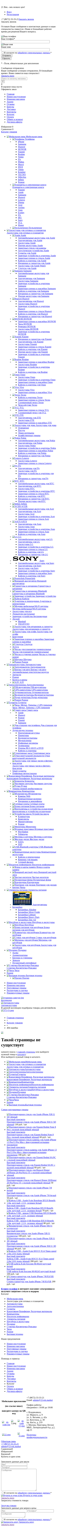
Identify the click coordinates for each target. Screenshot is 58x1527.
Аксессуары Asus (26, 526)
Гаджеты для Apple (27, 253)
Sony (20, 220)
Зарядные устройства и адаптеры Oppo (36, 380)
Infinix (21, 179)
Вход (9, 12)
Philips (21, 162)
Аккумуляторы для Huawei (31, 301)
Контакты (11, 112)
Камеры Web (24, 796)
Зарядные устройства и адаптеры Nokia (37, 448)
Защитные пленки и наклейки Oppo (35, 382)
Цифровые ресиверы (28, 743)
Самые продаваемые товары (14, 1109)
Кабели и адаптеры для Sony (31, 576)
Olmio (21, 169)
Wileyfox (22, 177)
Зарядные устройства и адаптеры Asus (36, 529)
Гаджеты (21, 1074)
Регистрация (13, 14)
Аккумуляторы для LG (29, 542)
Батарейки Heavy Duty (29, 917)
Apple (21, 192)
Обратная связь (8, 1441)
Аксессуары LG (25, 544)
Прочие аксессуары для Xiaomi (33, 352)
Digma (21, 202)
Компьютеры (28, 1082)
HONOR (22, 149)
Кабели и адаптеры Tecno (30, 397)
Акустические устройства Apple (33, 250)
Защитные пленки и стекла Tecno (34, 400)
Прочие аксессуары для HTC (32, 501)
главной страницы (26, 1052)
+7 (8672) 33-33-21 (10, 1444)
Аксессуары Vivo (26, 390)
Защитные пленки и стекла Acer (33, 519)
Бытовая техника (33, 1105)
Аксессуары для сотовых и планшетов (25, 1067)
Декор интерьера (26, 433)
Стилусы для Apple (27, 268)
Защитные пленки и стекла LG (33, 549)
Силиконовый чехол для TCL (32, 412)
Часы (16, 1100)
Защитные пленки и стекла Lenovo (35, 463)
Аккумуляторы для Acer (29, 511)
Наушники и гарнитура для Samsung (35, 293)
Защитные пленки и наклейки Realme (36, 362)
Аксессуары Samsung (28, 281)
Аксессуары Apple (27, 243)
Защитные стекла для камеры (32, 248)
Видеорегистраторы (27, 738)
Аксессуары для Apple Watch (32, 266)
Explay (21, 212)
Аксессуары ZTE (26, 420)
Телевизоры (23, 745)
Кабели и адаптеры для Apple (32, 260)
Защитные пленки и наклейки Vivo (35, 392)
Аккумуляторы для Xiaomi (30, 342)
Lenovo (21, 200)
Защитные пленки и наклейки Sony (35, 573)
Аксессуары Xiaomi (27, 344)
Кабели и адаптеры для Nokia (32, 453)
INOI (20, 167)
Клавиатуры (24, 816)
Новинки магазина (16, 99)
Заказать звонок (26, 19)
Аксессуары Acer (26, 514)
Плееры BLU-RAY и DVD (31, 748)
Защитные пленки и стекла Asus (33, 531)
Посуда (21, 430)
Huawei (21, 146)
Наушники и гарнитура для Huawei (35, 316)
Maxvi (21, 164)
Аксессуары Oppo (26, 377)
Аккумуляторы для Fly (29, 468)
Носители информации (42, 1084)
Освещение (23, 428)
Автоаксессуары (9, 1005)
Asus (20, 210)
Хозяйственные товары (29, 435)
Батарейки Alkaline (27, 909)
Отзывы (10, 104)
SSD (20, 844)
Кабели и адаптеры (27, 750)
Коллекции (6, 1000)
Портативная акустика (29, 733)
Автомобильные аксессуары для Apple (36, 238)
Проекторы (23, 735)
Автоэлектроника (34, 1072)
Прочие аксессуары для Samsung (33, 296)
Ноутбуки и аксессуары (43, 1089)
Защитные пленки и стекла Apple (34, 258)
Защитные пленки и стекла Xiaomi (34, 347)
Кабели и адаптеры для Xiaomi (32, 349)
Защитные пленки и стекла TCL (33, 410)
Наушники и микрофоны (30, 801)
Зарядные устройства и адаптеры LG (35, 547)
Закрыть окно (7, 76)
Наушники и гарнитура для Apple (34, 263)
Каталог (10, 114)
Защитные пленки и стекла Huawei (35, 311)
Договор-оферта (14, 122)
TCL (20, 222)
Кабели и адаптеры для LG (31, 552)
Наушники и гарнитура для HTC (34, 499)
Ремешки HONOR (27, 326)
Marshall (22, 621)
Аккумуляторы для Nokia (30, 443)
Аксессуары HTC (26, 488)
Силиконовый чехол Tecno (31, 402)
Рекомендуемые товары (18, 993)
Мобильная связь (33, 1062)
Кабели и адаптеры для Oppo (32, 385)
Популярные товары (16, 988)
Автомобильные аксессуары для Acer (36, 509)
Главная (10, 94)
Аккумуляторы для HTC (29, 486)
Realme (21, 154)
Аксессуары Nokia (27, 445)
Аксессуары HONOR (28, 329)
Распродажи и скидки (17, 990)
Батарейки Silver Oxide (29, 912)
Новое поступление (16, 96)
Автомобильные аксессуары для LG (35, 539)
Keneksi (21, 172)
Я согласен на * (28, 1493)
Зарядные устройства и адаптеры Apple (37, 255)
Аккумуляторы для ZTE (29, 418)
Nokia (21, 157)
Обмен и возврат (15, 119)
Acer (20, 205)
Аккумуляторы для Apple (30, 240)
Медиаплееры (24, 740)
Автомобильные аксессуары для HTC (36, 483)
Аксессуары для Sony (28, 568)
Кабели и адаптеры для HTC (31, 496)
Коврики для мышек (28, 859)
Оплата (10, 117)
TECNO (22, 174)
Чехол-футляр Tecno (27, 405)
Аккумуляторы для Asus (29, 524)
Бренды (10, 107)
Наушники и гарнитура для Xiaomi (35, 339)
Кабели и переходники (29, 857)
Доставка (11, 109)
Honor (21, 225)
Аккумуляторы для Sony (29, 566)
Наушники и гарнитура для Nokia (34, 455)
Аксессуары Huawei (27, 304)
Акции (10, 101)
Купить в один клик (33, 1495)
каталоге (21, 1054)
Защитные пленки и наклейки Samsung (37, 288)
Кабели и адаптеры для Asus (31, 534)
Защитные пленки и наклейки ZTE (35, 423)
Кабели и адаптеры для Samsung (33, 291)
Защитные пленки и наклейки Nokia (35, 450)
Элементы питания (36, 1087)
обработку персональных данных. (34, 53)
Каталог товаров (9, 132)
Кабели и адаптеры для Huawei (33, 314)
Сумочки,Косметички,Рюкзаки (22, 1097)
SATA (21, 842)
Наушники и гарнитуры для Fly (33, 478)
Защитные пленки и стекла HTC (33, 493)
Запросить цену (26, 1522)
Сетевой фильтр (25, 862)
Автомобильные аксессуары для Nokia (36, 440)
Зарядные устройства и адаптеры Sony (36, 571)
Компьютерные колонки (29, 799)
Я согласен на (28, 53)
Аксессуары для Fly (27, 471)
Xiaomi (21, 152)
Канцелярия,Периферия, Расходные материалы (29, 1079)
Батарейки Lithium (27, 914)
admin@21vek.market (43, 1400)
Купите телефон (9, 1289)
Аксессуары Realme (27, 364)
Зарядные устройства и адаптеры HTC (36, 491)
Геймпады (23, 834)
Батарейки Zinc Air (27, 920)
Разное (21, 182)
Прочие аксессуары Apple (30, 245)
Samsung (22, 144)
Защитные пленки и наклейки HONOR (37, 321)
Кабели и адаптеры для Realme (33, 372)
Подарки (21, 1092)
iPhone (21, 141)
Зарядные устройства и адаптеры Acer (36, 516)
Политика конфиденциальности (37, 1436)
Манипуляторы (25, 821)
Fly (19, 159)
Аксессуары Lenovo (27, 461)
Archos (21, 207)
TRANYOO (23, 624)
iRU (20, 217)
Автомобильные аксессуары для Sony (36, 563)
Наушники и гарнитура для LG (33, 554)
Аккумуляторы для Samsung (31, 278)
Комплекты (23, 819)
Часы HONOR (25, 324)
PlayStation (23, 831)
